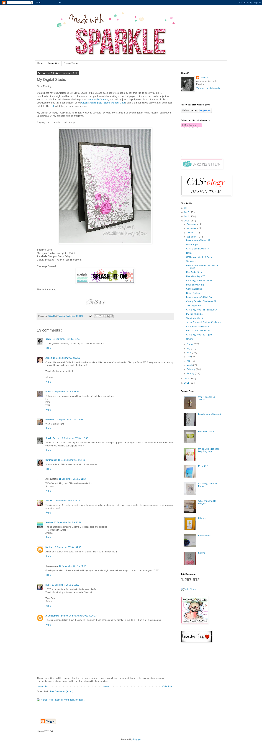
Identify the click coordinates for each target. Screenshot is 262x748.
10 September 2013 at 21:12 (72, 460)
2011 (187, 383)
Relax (189, 253)
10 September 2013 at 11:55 (65, 391)
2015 (187, 212)
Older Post (167, 686)
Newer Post (43, 686)
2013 (187, 220)
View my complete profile (208, 88)
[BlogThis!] (100, 316)
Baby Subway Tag (195, 285)
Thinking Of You (194, 305)
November (192, 228)
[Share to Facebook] (108, 316)
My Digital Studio (194, 314)
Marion (48, 547)
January (191, 373)
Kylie (48, 585)
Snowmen (191, 261)
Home (40, 63)
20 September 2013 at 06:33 (65, 585)
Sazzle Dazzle (52, 438)
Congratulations (194, 289)
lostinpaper (51, 460)
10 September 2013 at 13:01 (69, 419)
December (192, 224)
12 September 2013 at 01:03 (67, 547)
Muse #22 (203, 466)
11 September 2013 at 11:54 (72, 479)
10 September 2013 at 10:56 (66, 339)
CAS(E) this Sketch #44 (197, 326)
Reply (48, 348)
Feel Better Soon (194, 272)
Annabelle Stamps (98, 99)
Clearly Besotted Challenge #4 (201, 301)
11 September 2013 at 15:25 (67, 500)
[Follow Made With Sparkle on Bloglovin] (196, 112)
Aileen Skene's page (91, 102)
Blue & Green (204, 535)
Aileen (48, 358)
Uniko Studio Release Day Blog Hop (208, 450)
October (191, 232)
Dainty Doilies (193, 293)
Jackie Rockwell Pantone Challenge (203, 322)
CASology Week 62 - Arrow (199, 280)
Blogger (137, 739)
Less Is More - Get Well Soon (200, 297)
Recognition (53, 63)
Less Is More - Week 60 (209, 414)
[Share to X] (104, 316)
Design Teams (71, 63)
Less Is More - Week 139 (198, 240)
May (189, 356)
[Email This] (96, 316)
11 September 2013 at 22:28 (67, 522)
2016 (187, 208)
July (189, 348)
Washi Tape (192, 244)
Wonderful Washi (194, 318)
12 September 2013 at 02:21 (72, 566)
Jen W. (48, 500)
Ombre (189, 339)
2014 (187, 216)
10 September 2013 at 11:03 (66, 358)
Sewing (202, 553)
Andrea (49, 522)
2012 (187, 378)
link (53, 106)
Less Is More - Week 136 (198, 330)
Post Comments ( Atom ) (61, 691)
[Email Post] (90, 316)
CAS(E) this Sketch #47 (197, 248)
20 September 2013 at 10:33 (83, 616)
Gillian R (204, 77)
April (189, 361)
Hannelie (49, 419)
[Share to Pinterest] (112, 316)
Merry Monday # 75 (195, 276)
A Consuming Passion (56, 616)
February (191, 369)
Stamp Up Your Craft (114, 102)
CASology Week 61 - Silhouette (201, 310)
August (190, 344)
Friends (202, 518)
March (190, 365)
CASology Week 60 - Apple (199, 334)
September (192, 237)
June (189, 352)
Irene (48, 391)
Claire (48, 339)
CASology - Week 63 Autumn (200, 257)
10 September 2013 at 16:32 (74, 438)
